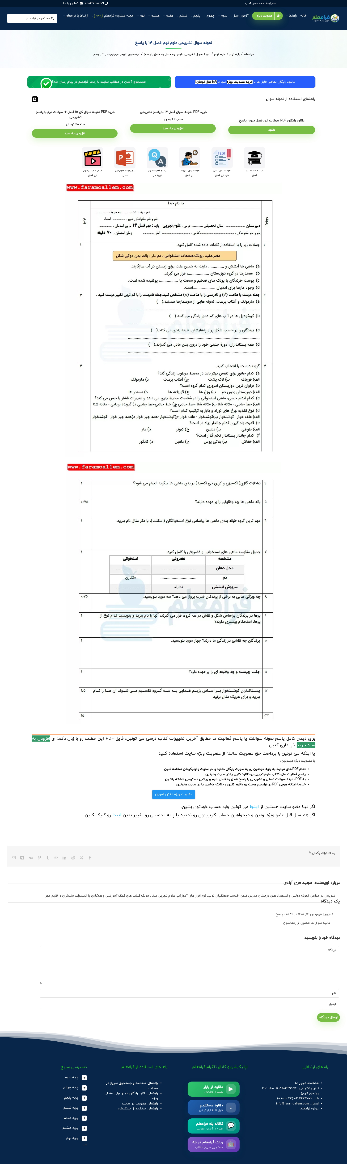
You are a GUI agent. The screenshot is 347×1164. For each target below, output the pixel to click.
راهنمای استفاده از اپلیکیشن (138, 1108)
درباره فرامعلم (309, 1108)
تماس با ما (70, 3)
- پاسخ (280, 914)
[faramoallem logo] (325, 14)
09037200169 (94, 3)
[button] (173, 99)
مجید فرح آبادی (298, 883)
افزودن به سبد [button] (173, 128)
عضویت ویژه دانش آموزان (173, 794)
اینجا (254, 807)
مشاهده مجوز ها (307, 1083)
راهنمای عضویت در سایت (140, 1103)
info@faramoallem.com (292, 1103)
